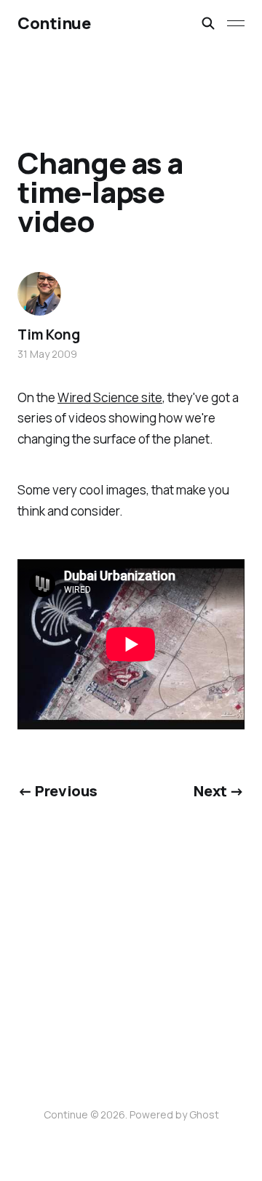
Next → (219, 790)
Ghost (204, 1114)
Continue (53, 23)
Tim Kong (48, 334)
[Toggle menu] (236, 23)
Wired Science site (109, 397)
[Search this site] (208, 23)
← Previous (57, 790)
